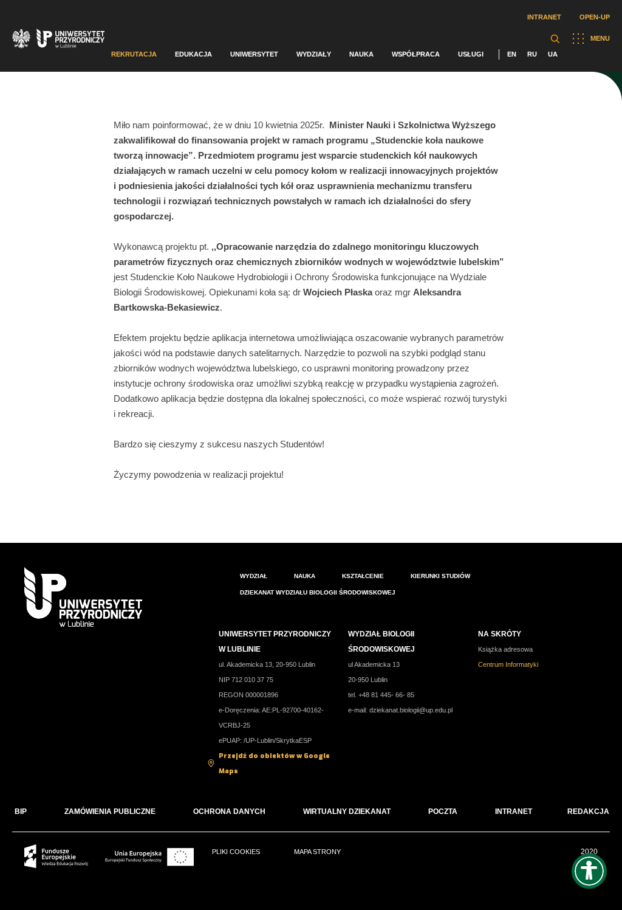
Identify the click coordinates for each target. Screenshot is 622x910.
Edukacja (193, 54)
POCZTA (442, 811)
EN (511, 54)
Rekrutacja (134, 54)
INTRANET (513, 811)
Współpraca (416, 54)
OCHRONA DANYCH (229, 811)
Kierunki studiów (440, 576)
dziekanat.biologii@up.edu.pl (411, 710)
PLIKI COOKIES (236, 851)
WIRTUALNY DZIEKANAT (347, 811)
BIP (21, 811)
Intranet (544, 17)
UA (553, 54)
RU (532, 54)
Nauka (361, 54)
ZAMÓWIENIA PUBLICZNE (110, 811)
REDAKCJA (588, 811)
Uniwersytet (254, 54)
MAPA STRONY (317, 851)
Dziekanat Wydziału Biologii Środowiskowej (317, 592)
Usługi (471, 54)
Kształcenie (363, 576)
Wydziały (313, 54)
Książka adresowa (505, 649)
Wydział (253, 576)
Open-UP (594, 17)
